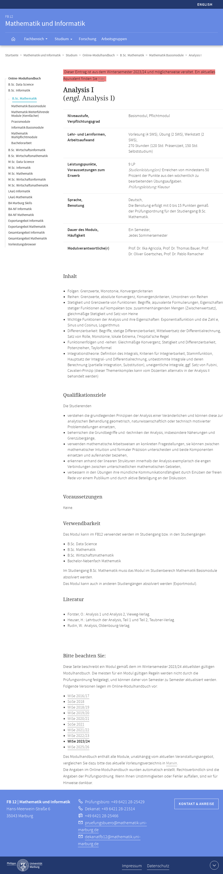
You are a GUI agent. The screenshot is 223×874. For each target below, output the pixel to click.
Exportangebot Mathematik (27, 227)
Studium (62, 38)
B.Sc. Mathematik (132, 55)
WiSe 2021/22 (78, 730)
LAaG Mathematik (20, 197)
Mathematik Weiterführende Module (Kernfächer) (30, 114)
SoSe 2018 (76, 701)
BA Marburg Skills (20, 203)
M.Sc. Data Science (21, 162)
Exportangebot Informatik (25, 221)
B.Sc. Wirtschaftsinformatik (26, 150)
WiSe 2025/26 (78, 747)
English (205, 4)
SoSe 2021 (76, 724)
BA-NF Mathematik (21, 215)
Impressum (132, 866)
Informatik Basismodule (27, 128)
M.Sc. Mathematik (20, 174)
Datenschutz (158, 866)
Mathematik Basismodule (166, 55)
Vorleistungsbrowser (22, 244)
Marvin (171, 763)
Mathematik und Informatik (42, 55)
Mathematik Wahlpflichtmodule (24, 135)
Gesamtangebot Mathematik (27, 238)
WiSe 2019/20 (78, 713)
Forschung (87, 38)
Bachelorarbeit (21, 143)
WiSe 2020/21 (78, 718)
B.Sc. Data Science (21, 85)
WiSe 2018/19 (78, 707)
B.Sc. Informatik (19, 90)
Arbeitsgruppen (114, 38)
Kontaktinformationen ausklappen (214, 865)
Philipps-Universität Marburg (24, 865)
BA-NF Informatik (20, 209)
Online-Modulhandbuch (99, 55)
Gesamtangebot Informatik (26, 233)
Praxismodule (20, 122)
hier (101, 78)
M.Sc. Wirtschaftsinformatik (27, 180)
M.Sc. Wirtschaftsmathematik (28, 185)
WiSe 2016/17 (78, 696)
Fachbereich (34, 38)
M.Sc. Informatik (19, 168)
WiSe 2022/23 (78, 735)
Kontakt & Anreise (196, 804)
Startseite (11, 55)
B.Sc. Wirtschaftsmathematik (28, 156)
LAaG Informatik (19, 191)
